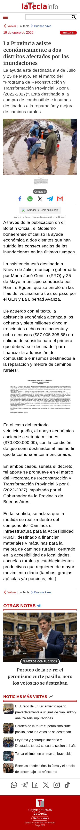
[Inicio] (40, 6)
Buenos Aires (42, 26)
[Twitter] (46, 785)
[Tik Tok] (67, 785)
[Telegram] (24, 785)
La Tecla (23, 26)
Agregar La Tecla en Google (42, 210)
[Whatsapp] (14, 785)
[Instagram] (56, 785)
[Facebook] (35, 785)
